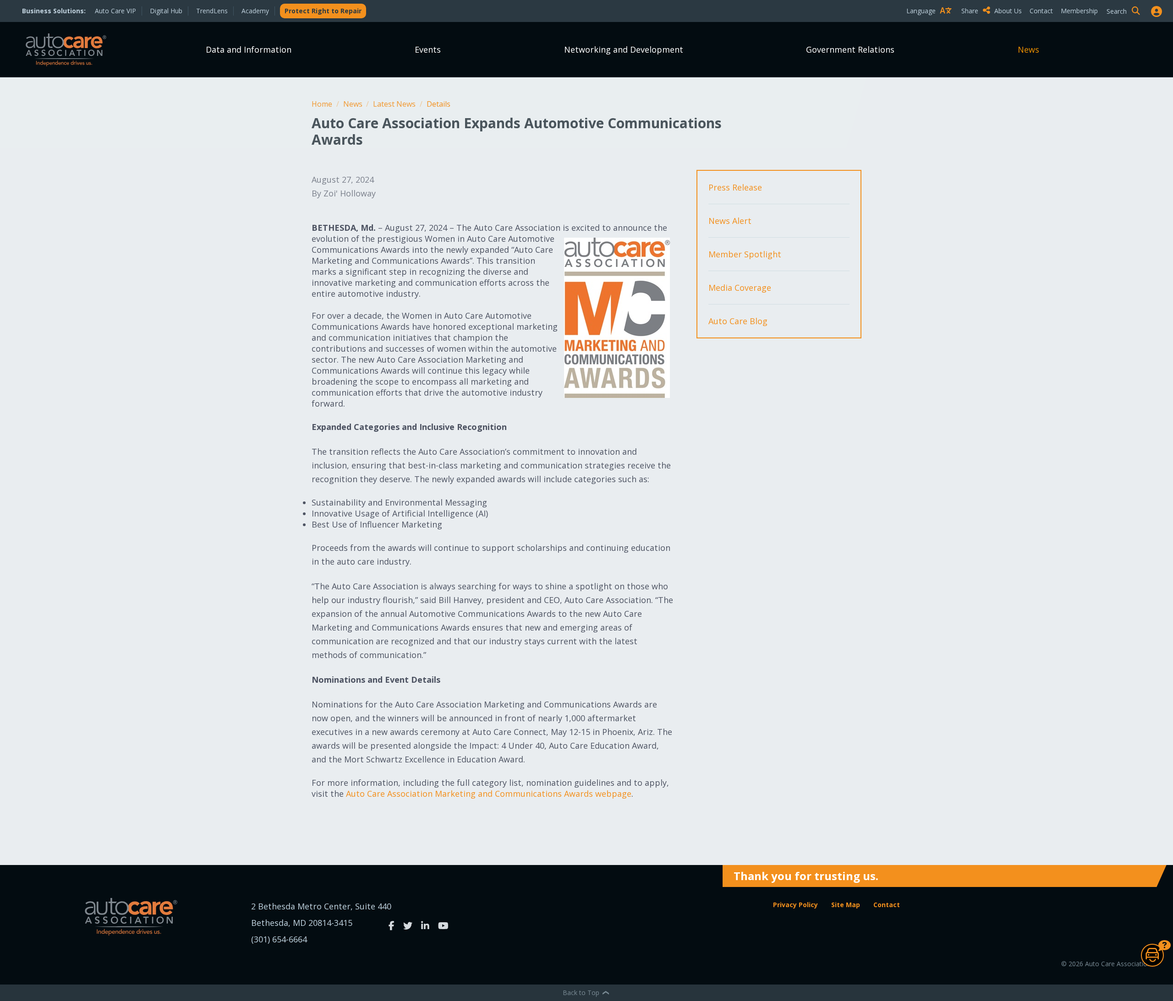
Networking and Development (623, 49)
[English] (931, 26)
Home (323, 104)
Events (428, 49)
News (1028, 49)
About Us (1008, 10)
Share (970, 10)
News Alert (729, 220)
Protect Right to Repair (323, 10)
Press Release (735, 187)
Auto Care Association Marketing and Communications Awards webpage (488, 793)
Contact (1041, 10)
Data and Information (248, 49)
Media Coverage (739, 287)
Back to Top (582, 992)
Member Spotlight (744, 254)
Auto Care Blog (737, 321)
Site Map (845, 904)
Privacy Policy (795, 904)
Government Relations (850, 49)
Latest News (395, 104)
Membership (1079, 10)
